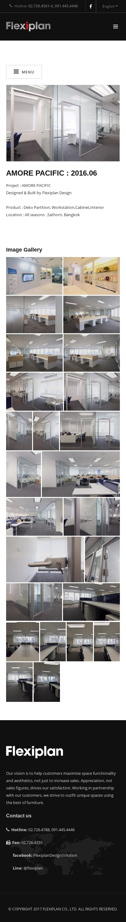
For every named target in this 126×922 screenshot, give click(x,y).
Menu (27, 72)
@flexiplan (33, 868)
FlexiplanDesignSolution (55, 855)
